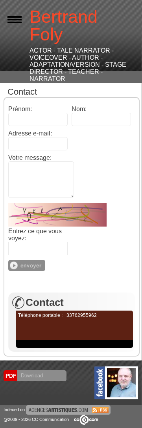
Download (31, 376)
